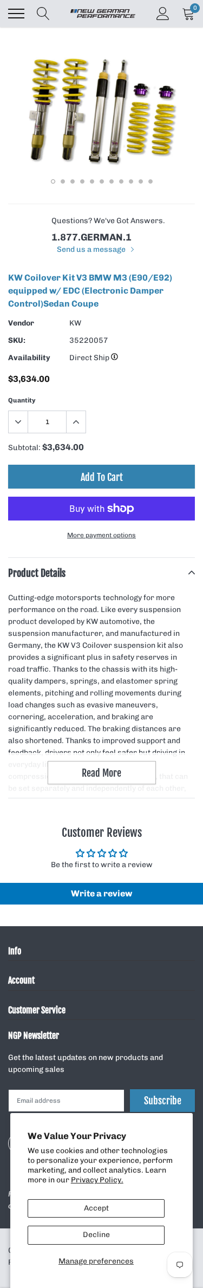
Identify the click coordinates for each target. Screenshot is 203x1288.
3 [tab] (72, 181)
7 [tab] (111, 181)
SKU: (16, 340)
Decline (96, 1234)
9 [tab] (131, 181)
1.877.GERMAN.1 (91, 237)
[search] (43, 13)
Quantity (22, 400)
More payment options (101, 535)
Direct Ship (90, 357)
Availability (29, 357)
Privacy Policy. (97, 1180)
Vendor (21, 323)
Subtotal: (24, 447)
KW (75, 323)
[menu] (16, 13)
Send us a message (92, 249)
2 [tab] (63, 181)
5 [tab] (92, 181)
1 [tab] (53, 181)
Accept (96, 1208)
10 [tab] (141, 181)
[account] (162, 13)
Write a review (101, 893)
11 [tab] (150, 181)
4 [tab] (82, 181)
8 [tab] (121, 181)
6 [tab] (102, 181)
